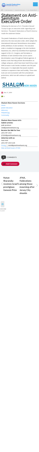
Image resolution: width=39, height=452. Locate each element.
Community (5, 115)
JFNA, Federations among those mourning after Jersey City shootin (27, 185)
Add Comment (11, 164)
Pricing (3, 145)
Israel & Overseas (20, 10)
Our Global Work (32, 10)
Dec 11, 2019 (8, 92)
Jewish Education (7, 108)
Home (2, 10)
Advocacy (4, 110)
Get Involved (8, 10)
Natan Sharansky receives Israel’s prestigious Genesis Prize (11, 183)
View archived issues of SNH (10, 148)
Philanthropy (5, 113)
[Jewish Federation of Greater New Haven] (11, 5)
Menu (35, 4)
